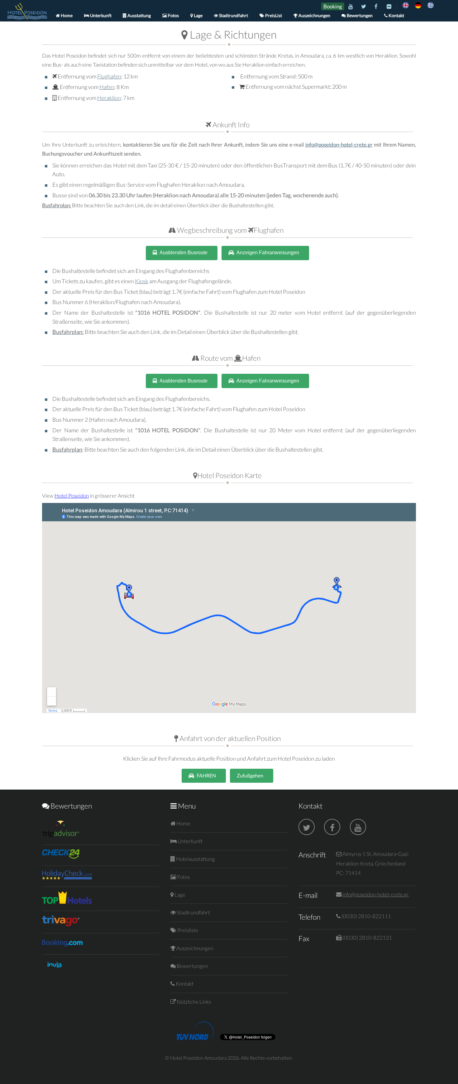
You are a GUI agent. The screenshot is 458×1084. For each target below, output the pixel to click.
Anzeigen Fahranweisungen (267, 252)
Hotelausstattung (195, 859)
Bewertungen (359, 15)
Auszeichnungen (314, 15)
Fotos (173, 15)
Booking (332, 6)
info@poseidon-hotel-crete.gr (339, 144)
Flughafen (109, 76)
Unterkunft (100, 15)
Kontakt (396, 15)
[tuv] (195, 1038)
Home (66, 15)
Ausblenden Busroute (184, 252)
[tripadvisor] (60, 836)
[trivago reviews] (60, 924)
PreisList (273, 15)
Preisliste (187, 930)
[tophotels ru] (67, 902)
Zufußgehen (250, 775)
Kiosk (141, 281)
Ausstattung (138, 15)
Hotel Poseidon (72, 495)
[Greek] (67, 877)
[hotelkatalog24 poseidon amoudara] (60, 856)
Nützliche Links (193, 1001)
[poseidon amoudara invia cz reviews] (54, 970)
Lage (198, 15)
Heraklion (109, 97)
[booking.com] (62, 945)
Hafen (106, 86)
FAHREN (206, 775)
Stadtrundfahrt (233, 15)
